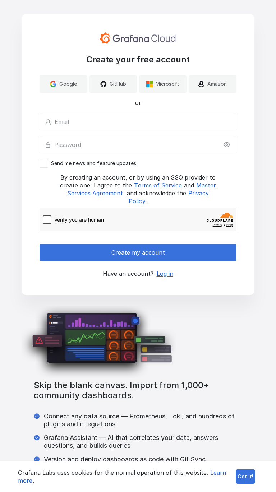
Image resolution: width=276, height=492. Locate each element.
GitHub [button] (118, 84)
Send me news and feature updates (93, 163)
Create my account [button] (138, 252)
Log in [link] (165, 273)
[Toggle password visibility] (226, 144)
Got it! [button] (245, 476)
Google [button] (68, 84)
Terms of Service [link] (157, 185)
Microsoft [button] (167, 84)
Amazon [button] (217, 84)
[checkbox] (138, 163)
